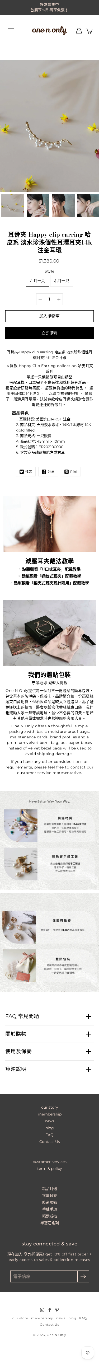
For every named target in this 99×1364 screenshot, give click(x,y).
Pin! (73, 472)
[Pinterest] (57, 1310)
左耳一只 (37, 280)
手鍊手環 (49, 1209)
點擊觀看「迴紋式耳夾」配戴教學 (51, 576)
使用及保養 (18, 1051)
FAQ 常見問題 (22, 1016)
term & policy (49, 1168)
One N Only (56, 1335)
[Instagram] (42, 1310)
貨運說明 (15, 1069)
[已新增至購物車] (89, 30)
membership (50, 1114)
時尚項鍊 (49, 1202)
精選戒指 (49, 1216)
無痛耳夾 (49, 1195)
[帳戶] (79, 30)
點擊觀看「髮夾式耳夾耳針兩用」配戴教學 (51, 583)
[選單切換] (11, 30)
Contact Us (49, 1141)
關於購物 (15, 1034)
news (49, 1121)
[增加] (59, 299)
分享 (51, 472)
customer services (50, 1161)
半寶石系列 (49, 1223)
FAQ (49, 1134)
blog (49, 1128)
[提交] (83, 1276)
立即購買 (49, 333)
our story (49, 1107)
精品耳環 (49, 1188)
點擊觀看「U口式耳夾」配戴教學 (51, 569)
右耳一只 (61, 280)
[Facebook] (49, 1310)
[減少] (40, 299)
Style (49, 271)
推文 (28, 472)
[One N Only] (49, 30)
